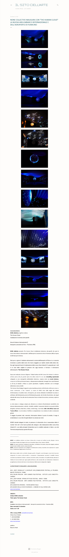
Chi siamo (27, 8)
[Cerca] (58, 4)
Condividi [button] (12, 534)
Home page (19, 8)
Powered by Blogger (36, 549)
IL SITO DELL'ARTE (31, 5)
